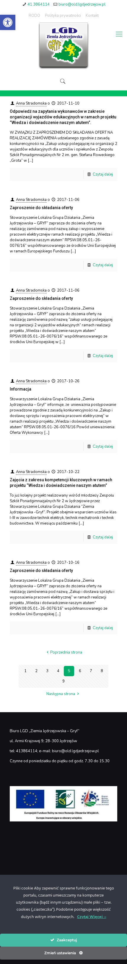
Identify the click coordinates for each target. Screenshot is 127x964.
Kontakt (92, 15)
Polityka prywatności (63, 15)
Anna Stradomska (31, 103)
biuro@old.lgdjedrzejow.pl (81, 4)
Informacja (20, 389)
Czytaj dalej (103, 174)
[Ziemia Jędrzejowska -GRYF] (63, 46)
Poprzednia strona (66, 652)
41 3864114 (38, 4)
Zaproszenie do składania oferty (41, 207)
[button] (7, 22)
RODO (34, 15)
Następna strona (60, 694)
